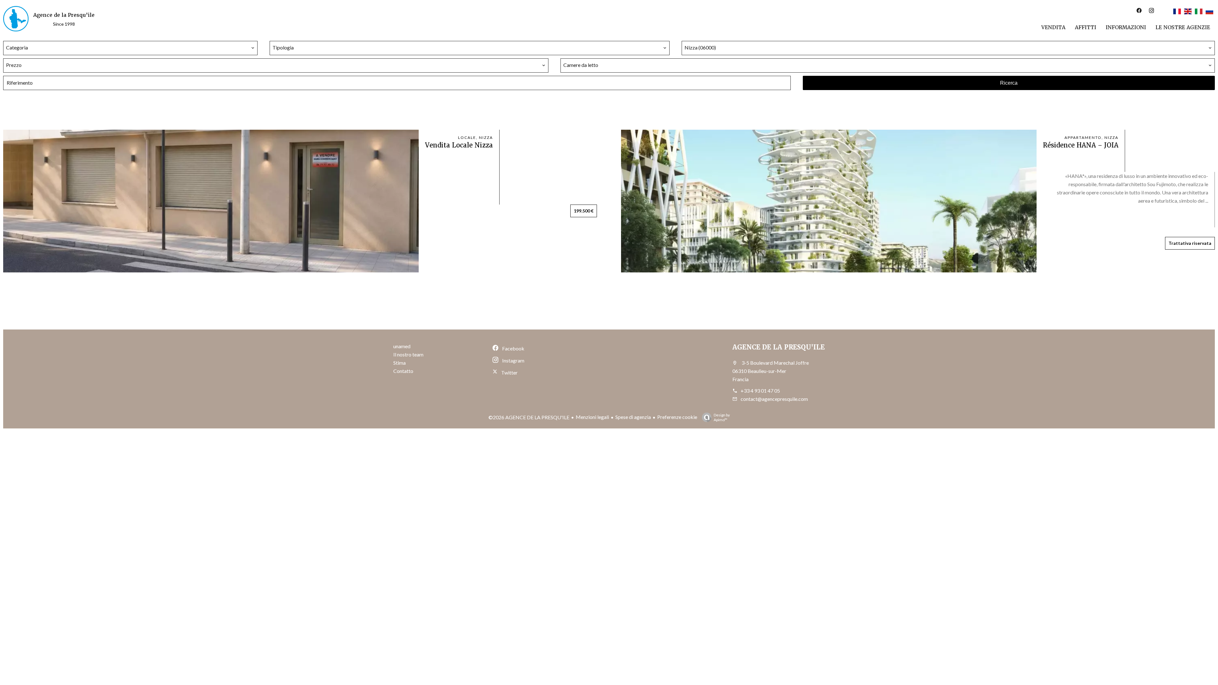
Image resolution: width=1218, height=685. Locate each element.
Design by (722, 417)
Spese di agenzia (633, 417)
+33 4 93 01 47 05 (760, 391)
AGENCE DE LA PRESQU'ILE (778, 347)
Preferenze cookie (677, 417)
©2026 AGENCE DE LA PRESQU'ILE (528, 417)
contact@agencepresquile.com (774, 399)
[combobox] (130, 47)
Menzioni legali (592, 417)
